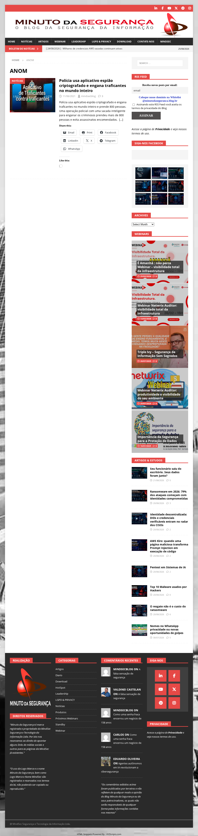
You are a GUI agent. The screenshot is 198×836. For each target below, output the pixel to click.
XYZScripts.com (113, 834)
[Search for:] (160, 63)
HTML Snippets (84, 834)
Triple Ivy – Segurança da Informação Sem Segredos (157, 354)
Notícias (26, 41)
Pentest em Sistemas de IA (168, 567)
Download (124, 41)
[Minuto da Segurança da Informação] (99, 35)
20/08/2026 (158, 503)
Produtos (60, 712)
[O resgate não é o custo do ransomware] (139, 610)
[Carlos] (105, 739)
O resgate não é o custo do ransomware (168, 608)
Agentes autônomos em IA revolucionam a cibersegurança (121, 767)
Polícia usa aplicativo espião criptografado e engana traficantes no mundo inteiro (92, 85)
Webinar (60, 41)
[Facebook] (162, 8)
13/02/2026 (145, 318)
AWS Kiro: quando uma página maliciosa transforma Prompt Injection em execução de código (169, 546)
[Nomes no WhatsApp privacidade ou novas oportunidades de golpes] (139, 630)
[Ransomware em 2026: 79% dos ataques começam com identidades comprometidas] (176, 186)
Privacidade (162, 129)
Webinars (142, 234)
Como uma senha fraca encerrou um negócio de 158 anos (121, 718)
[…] (121, 119)
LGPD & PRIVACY (101, 41)
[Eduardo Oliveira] (105, 764)
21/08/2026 (158, 480)
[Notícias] (32, 95)
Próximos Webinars (66, 718)
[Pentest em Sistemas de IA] (176, 199)
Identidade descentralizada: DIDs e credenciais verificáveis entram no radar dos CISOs (169, 520)
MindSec (165, 41)
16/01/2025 (145, 446)
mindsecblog (88, 96)
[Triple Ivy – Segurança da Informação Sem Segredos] (160, 346)
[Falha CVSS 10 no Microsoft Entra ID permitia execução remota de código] (143, 186)
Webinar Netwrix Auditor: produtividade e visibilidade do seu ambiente (158, 394)
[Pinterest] (182, 8)
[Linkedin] (155, 8)
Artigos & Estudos (148, 460)
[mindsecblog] (105, 674)
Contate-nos (145, 41)
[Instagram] (189, 8)
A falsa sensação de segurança (126, 673)
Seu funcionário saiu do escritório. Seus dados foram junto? (165, 472)
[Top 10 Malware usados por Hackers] (139, 591)
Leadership (79, 41)
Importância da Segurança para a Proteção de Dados (157, 439)
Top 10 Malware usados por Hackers (168, 588)
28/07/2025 (145, 361)
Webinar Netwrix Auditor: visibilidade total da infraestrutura (157, 309)
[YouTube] (169, 8)
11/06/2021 (69, 96)
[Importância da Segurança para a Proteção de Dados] (160, 431)
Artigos (43, 41)
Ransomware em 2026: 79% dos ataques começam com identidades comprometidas (169, 495)
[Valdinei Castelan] (105, 694)
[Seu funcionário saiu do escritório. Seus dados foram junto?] (176, 173)
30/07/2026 (158, 637)
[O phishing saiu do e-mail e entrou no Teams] (159, 173)
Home (11, 41)
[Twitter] (176, 8)
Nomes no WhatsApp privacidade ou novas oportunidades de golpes (166, 629)
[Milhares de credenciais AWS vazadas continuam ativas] (143, 173)
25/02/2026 (145, 276)
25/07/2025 (145, 403)
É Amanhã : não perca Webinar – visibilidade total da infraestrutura (158, 267)
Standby (60, 724)
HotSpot (60, 687)
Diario (58, 675)
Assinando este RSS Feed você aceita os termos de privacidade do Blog (157, 106)
